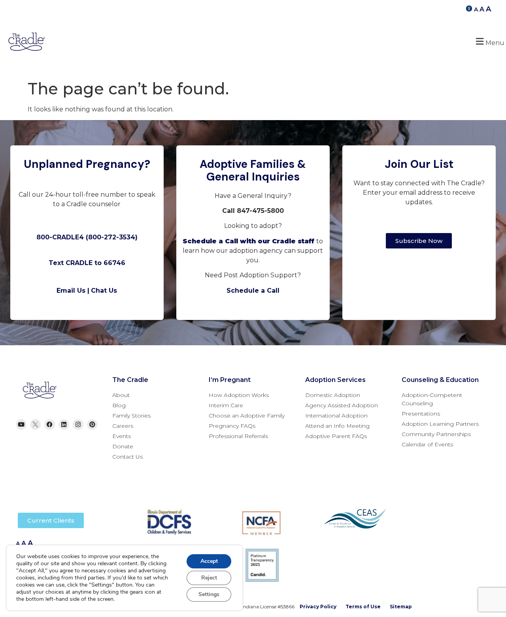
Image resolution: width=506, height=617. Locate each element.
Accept (209, 561)
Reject (209, 577)
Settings (208, 594)
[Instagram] (78, 424)
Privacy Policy (318, 606)
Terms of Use (363, 606)
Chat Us (104, 290)
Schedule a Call (253, 290)
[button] (489, 41)
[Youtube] (21, 424)
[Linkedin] (64, 424)
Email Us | (73, 290)
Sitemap (401, 606)
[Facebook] (49, 424)
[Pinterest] (92, 424)
